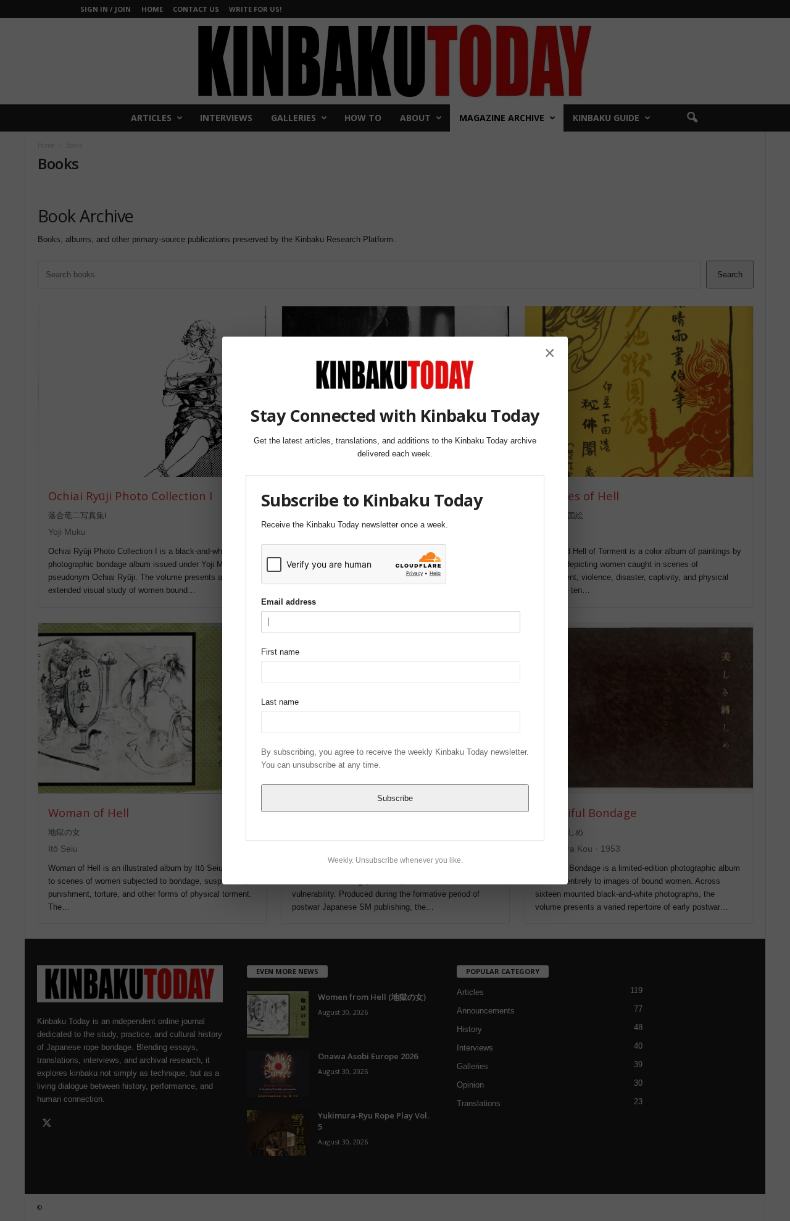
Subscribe (395, 798)
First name (280, 652)
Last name (280, 702)
